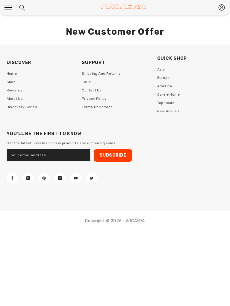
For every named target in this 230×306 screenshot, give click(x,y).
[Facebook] (12, 178)
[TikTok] (60, 178)
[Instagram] (28, 178)
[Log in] (222, 7)
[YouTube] (75, 178)
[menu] (8, 7)
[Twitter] (91, 178)
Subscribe (112, 155)
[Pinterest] (44, 178)
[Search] (22, 7)
